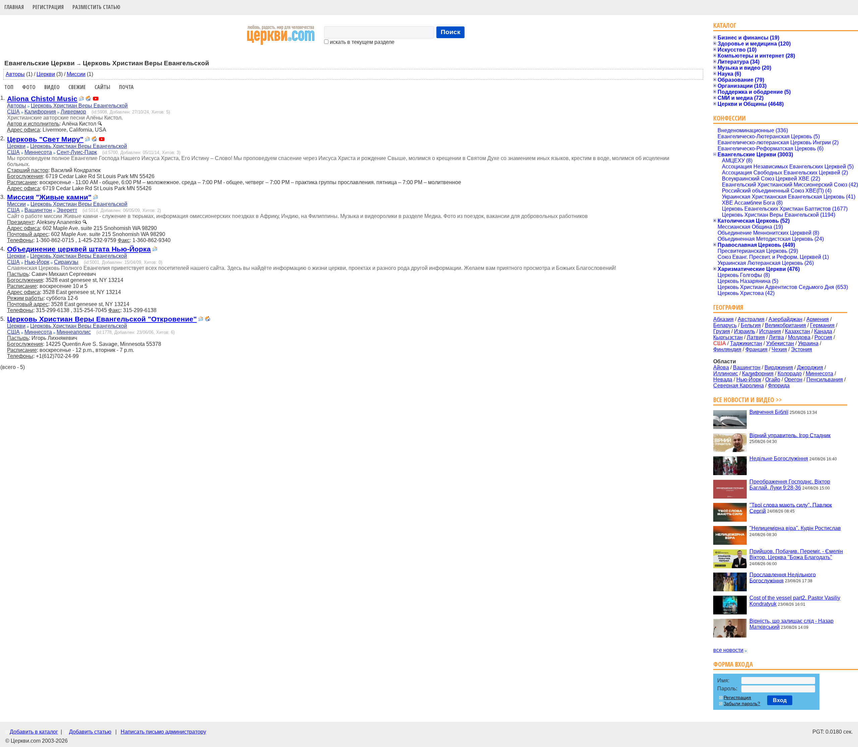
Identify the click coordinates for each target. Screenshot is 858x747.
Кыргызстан (728, 337)
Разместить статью (96, 7)
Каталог (724, 25)
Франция (756, 349)
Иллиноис (725, 373)
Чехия (779, 349)
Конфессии (729, 118)
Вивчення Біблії (768, 412)
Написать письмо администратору (163, 732)
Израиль (744, 331)
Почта (126, 87)
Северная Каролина (738, 385)
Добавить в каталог (34, 732)
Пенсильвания (824, 379)
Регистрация (48, 7)
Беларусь (725, 325)
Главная (14, 7)
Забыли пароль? (742, 703)
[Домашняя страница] (88, 99)
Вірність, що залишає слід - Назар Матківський (791, 624)
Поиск (451, 31)
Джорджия (810, 367)
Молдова (799, 337)
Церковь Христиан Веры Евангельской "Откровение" (102, 319)
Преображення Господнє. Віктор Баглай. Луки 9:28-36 (789, 485)
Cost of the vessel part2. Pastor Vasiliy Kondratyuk (794, 601)
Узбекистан (780, 343)
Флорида (779, 385)
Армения (817, 319)
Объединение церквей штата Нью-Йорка (79, 249)
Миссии (76, 74)
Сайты (102, 87)
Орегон (793, 379)
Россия (823, 337)
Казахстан (797, 331)
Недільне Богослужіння (778, 458)
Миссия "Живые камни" (49, 197)
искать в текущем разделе (361, 42)
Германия (822, 325)
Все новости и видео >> (747, 399)
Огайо (772, 379)
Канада (823, 331)
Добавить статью (90, 732)
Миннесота (38, 152)
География (728, 307)
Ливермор (73, 112)
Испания (770, 331)
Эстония (801, 349)
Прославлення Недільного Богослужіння (782, 577)
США (13, 112)
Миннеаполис (74, 332)
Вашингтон (38, 210)
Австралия (751, 319)
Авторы (15, 74)
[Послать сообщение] (81, 99)
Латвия (756, 337)
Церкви (46, 74)
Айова (721, 367)
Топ (8, 87)
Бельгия (751, 325)
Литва (776, 337)
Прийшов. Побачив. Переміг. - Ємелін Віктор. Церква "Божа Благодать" (796, 554)
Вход (780, 700)
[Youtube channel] (95, 99)
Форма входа (733, 664)
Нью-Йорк (36, 262)
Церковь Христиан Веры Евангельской (79, 105)
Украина (808, 343)
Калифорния (40, 112)
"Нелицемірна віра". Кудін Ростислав (795, 528)
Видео (52, 87)
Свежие (77, 87)
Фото (29, 87)
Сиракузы (66, 262)
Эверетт (67, 210)
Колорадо (790, 373)
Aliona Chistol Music (42, 98)
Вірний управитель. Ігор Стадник (790, 435)
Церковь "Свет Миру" (45, 139)
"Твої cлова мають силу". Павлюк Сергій (790, 508)
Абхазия (723, 319)
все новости (728, 650)
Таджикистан (746, 343)
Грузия (721, 331)
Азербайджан (785, 319)
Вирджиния (778, 367)
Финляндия (727, 349)
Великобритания (785, 325)
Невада (722, 379)
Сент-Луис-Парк (77, 152)
